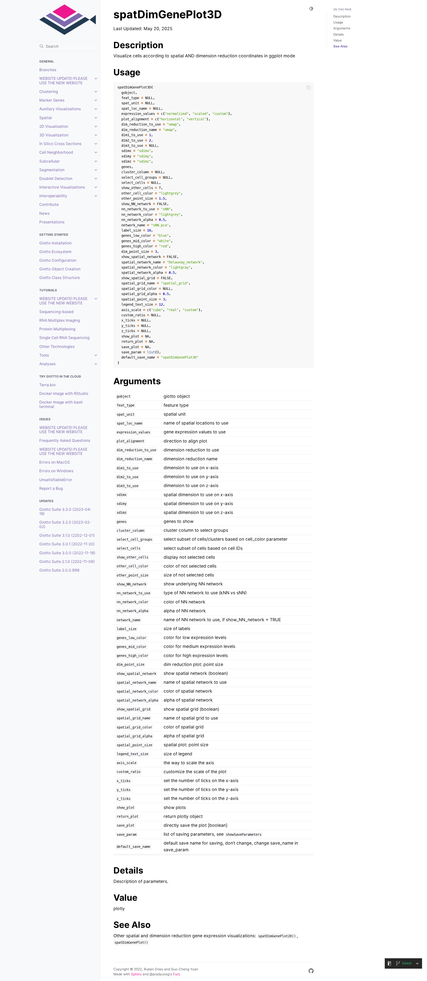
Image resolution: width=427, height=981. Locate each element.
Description (342, 16)
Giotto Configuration (57, 260)
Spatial (45, 117)
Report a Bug (51, 488)
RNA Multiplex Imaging (59, 320)
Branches (47, 69)
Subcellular (49, 161)
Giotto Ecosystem (55, 251)
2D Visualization (53, 126)
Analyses (47, 364)
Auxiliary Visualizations (60, 109)
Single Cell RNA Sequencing (64, 337)
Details (338, 34)
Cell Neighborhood (56, 152)
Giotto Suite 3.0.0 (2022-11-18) (67, 553)
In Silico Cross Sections (60, 143)
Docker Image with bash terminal (61, 404)
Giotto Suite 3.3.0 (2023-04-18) (65, 511)
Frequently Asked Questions (64, 440)
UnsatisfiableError (55, 479)
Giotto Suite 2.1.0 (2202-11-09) (67, 561)
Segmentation (51, 170)
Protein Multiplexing (57, 329)
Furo (176, 974)
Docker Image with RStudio (63, 393)
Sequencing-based (56, 311)
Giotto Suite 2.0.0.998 (59, 570)
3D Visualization (53, 135)
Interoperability (53, 195)
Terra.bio (47, 385)
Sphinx (136, 974)
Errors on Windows (56, 471)
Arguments (341, 28)
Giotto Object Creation (60, 269)
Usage (338, 22)
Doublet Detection (55, 178)
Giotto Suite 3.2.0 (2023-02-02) (65, 524)
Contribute (49, 204)
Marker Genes (51, 100)
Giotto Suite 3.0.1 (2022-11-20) (67, 544)
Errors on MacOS (54, 462)
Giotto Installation (55, 243)
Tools (44, 355)
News (44, 213)
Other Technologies (57, 346)
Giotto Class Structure (59, 277)
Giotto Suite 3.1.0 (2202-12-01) (67, 535)
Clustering (48, 91)
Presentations (51, 222)
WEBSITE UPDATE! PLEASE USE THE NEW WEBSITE (63, 80)
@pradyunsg (159, 974)
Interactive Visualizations (62, 187)
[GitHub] (311, 971)
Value (337, 40)
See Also (340, 46)
